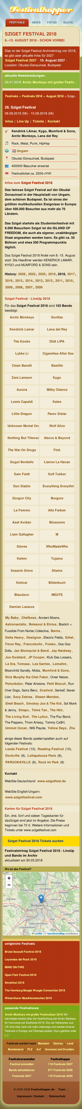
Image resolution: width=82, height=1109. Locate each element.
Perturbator (14, 683)
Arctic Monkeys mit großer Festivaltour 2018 (34, 1014)
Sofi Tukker (57, 474)
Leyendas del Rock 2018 (21, 959)
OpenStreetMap (56, 933)
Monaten (43, 1043)
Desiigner (33, 637)
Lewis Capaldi (22, 402)
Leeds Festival (16, 749)
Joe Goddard (15, 657)
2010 (69, 280)
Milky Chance (57, 389)
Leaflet (38, 933)
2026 (22, 274)
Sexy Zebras (22, 697)
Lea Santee (41, 664)
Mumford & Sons (55, 670)
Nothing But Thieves (23, 438)
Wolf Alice (57, 426)
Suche (68, 22)
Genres (58, 1043)
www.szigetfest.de (51, 781)
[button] (41, 899)
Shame (57, 570)
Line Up (23, 121)
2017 (71, 274)
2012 (49, 280)
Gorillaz (57, 317)
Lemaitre (59, 664)
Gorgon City (21, 498)
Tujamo (57, 558)
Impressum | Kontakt (30, 1096)
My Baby (12, 617)
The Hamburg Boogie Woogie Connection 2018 (35, 990)
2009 (9, 287)
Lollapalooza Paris (41, 755)
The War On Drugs (22, 450)
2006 (39, 287)
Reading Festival (51, 749)
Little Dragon (22, 414)
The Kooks (21, 341)
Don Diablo (22, 486)
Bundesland (15, 1049)
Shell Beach (14, 703)
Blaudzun (21, 594)
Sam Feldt (22, 474)
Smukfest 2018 (14, 982)
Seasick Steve (22, 570)
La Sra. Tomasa (17, 664)
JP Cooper (36, 657)
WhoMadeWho (57, 546)
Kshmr (22, 558)
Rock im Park (48, 762)
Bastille (57, 365)
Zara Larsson (22, 377)
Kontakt (54, 121)
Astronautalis (15, 624)
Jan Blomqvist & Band (31, 650)
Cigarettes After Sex (58, 353)
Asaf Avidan (21, 522)
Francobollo (32, 644)
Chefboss (28, 617)
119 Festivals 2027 (60, 1064)
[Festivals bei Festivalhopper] (41, 9)
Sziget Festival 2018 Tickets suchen (36, 841)
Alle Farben (57, 510)
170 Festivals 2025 (60, 1076)
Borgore (57, 498)
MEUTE (57, 594)
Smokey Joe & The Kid (44, 703)
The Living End (17, 716)
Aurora (22, 389)
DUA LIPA (56, 341)
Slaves (22, 546)
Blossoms (57, 522)
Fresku (50, 644)
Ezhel (69, 637)
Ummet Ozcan (16, 728)
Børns (55, 631)
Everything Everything (60, 486)
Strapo (23, 710)
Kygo (57, 377)
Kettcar (21, 582)
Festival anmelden (22, 1064)
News (36, 22)
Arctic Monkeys (22, 317)
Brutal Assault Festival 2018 (23, 951)
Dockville (12, 755)
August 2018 (55, 96)
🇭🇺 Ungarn (20, 151)
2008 (19, 287)
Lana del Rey (57, 329)
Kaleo (57, 402)
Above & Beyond (57, 438)
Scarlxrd (46, 690)
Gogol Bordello (22, 462)
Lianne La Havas (57, 462)
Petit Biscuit (56, 683)
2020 (42, 274)
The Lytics (39, 716)
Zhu (72, 728)
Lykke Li (21, 353)
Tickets (38, 121)
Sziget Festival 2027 (20, 60)
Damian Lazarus (21, 607)
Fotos (52, 22)
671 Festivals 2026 (60, 1070)
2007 (29, 287)
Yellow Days (57, 728)
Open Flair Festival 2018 (20, 975)
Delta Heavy (14, 637)
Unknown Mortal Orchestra (28, 426)
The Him (56, 710)
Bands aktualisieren (22, 1070)
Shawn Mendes (47, 697)
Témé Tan (39, 710)
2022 (32, 274)
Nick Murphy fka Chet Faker (26, 677)
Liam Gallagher (21, 534)
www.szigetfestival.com (23, 797)
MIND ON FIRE (14, 967)
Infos (9, 121)
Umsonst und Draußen (59, 1049)
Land (70, 1043)
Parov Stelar (57, 414)
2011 (59, 280)
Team (62, 1089)
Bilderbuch (57, 582)
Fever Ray (13, 644)
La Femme (22, 510)
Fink (57, 450)
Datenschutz (57, 1096)
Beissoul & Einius (42, 624)
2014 (29, 280)
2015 (19, 280)
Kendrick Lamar (22, 329)
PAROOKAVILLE (18, 762)
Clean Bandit (22, 365)
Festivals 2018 (32, 96)
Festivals (17, 22)
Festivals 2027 (21, 1076)
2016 (9, 280)
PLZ (29, 1049)
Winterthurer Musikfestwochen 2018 (28, 998)
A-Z (38, 1049)
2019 (52, 274)
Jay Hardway (61, 650)
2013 (39, 280)
